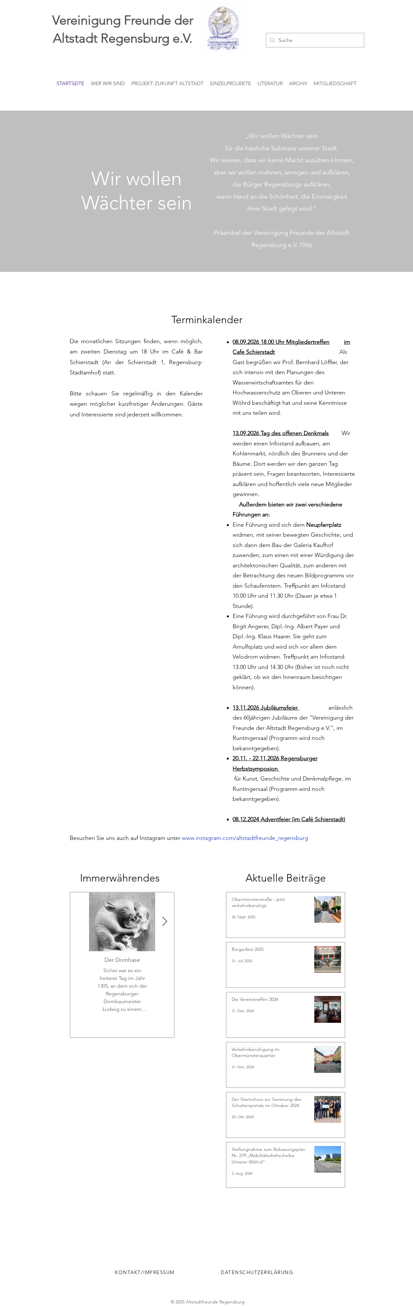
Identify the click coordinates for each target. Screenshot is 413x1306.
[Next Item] (164, 922)
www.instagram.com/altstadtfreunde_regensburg (245, 838)
